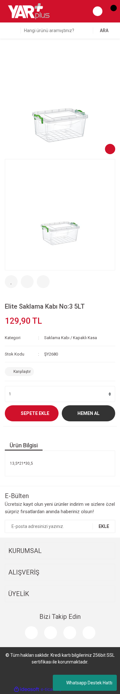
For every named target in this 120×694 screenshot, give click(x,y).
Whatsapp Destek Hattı (89, 682)
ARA (104, 30)
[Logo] (29, 11)
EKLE (104, 526)
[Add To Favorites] (11, 281)
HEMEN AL (88, 413)
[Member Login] (97, 11)
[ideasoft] (26, 689)
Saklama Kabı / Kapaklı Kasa (70, 337)
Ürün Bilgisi (24, 445)
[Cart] (110, 11)
